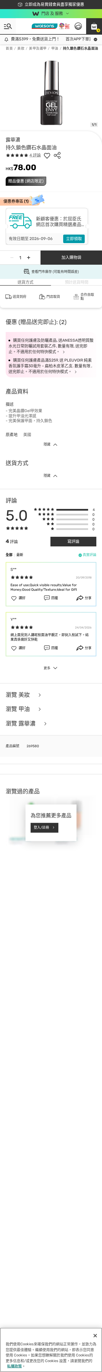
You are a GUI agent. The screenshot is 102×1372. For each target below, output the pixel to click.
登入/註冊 (41, 828)
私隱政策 (14, 1366)
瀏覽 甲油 (18, 709)
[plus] (28, 257)
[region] (51, 1350)
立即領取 (74, 238)
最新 (19, 555)
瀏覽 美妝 (18, 695)
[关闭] (95, 1335)
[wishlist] (47, 155)
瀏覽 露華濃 (21, 724)
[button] (94, 26)
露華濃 (13, 140)
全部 (9, 555)
